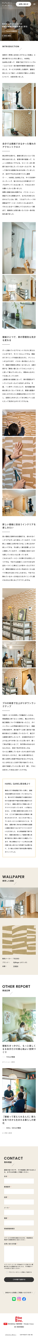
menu (34, 4)
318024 (15, 966)
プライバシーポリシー (10, 1335)
